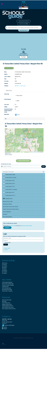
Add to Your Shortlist (9, 68)
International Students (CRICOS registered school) (8, 111)
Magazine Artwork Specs (7, 304)
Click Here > (7, 227)
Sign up (6, 249)
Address (5, 74)
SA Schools (4, 269)
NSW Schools (4, 263)
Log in (6, 244)
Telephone (6, 85)
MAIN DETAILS (9, 90)
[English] (19, 6)
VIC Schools (4, 264)
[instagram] (24, 2)
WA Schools (4, 267)
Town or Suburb (7, 76)
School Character (7, 99)
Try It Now (23, 57)
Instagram (5, 328)
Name (5, 72)
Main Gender (6, 114)
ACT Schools (4, 271)
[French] (21, 6)
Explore (43, 166)
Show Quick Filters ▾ (24, 30)
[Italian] (24, 6)
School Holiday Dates (6, 302)
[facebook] (23, 2)
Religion (5, 106)
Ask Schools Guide (23, 23)
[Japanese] (26, 6)
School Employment (7, 211)
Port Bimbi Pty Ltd (22, 338)
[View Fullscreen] (6, 134)
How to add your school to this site (8, 308)
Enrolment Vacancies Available (8, 285)
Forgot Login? (7, 248)
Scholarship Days (5, 286)
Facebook (5, 327)
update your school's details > (26, 225)
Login (24, 4)
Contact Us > (4, 323)
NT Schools (4, 273)
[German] (23, 6)
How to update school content (8, 307)
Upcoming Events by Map (7, 289)
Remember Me (7, 242)
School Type (6, 94)
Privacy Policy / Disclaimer (7, 291)
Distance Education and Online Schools (11, 209)
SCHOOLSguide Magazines (7, 282)
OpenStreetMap (36, 151)
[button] (24, 139)
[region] (23, 40)
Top (5, 344)
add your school (12, 225)
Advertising (4, 301)
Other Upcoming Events (6, 288)
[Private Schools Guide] (13, 14)
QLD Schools (4, 266)
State (5, 78)
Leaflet (31, 151)
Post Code (6, 81)
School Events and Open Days (7, 283)
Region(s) (6, 83)
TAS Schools (4, 270)
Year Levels (6, 104)
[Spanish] (27, 6)
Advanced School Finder (23, 21)
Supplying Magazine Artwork (7, 305)
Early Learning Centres (7, 216)
